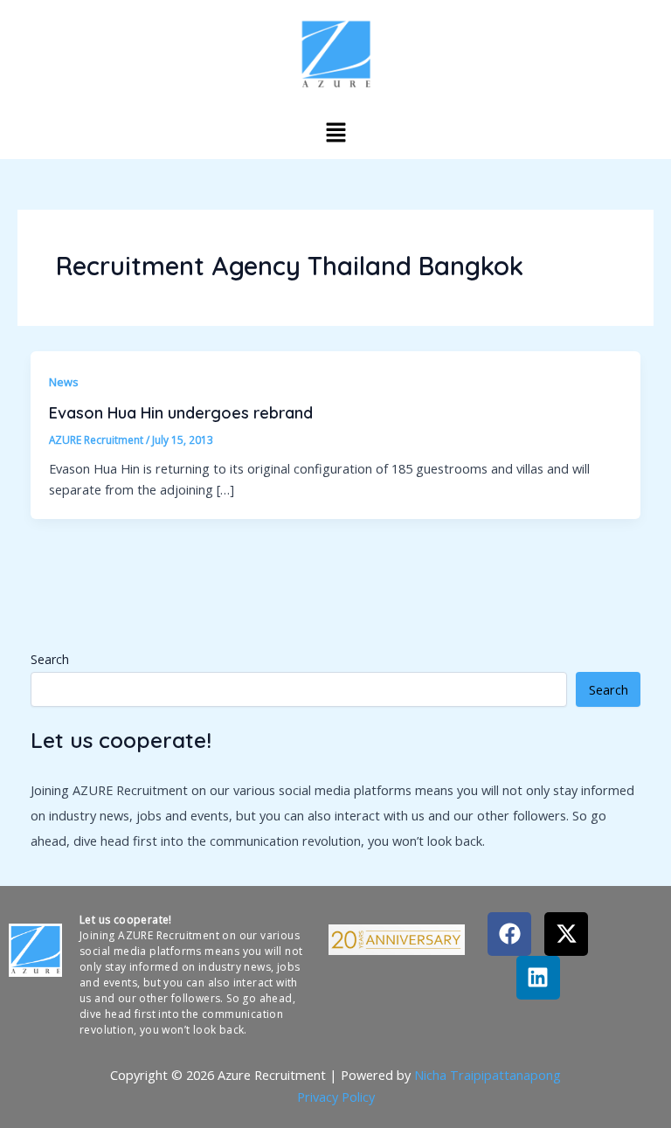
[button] (335, 132)
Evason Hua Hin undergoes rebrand (181, 413)
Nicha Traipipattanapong (487, 1074)
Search (50, 659)
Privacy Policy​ (336, 1096)
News (64, 382)
